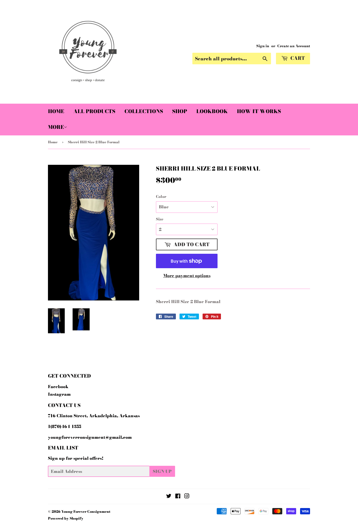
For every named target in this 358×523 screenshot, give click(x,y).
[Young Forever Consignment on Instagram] (186, 496)
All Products (94, 111)
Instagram (59, 394)
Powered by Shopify (66, 518)
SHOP (179, 111)
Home (56, 111)
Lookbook (212, 111)
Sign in (262, 46)
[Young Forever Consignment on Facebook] (178, 496)
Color (161, 196)
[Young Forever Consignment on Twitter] (168, 496)
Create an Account (293, 46)
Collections (143, 111)
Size (160, 219)
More (56, 127)
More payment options (186, 275)
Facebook (58, 386)
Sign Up (162, 471)
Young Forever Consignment (85, 511)
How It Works (259, 111)
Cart (297, 58)
